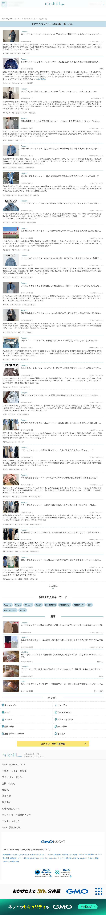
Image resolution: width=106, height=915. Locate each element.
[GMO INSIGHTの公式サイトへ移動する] (53, 840)
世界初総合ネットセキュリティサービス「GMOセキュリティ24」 (24, 854)
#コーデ (21, 442)
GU (90, 605)
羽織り (39, 605)
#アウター (15, 277)
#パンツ (15, 387)
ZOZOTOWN (51, 605)
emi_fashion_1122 (97, 98)
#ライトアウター (27, 277)
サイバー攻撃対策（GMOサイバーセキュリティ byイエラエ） (38, 858)
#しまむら (6, 250)
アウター (29, 605)
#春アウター (20, 140)
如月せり (100, 661)
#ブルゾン (26, 250)
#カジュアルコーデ (24, 195)
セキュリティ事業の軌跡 (11, 861)
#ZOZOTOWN (15, 53)
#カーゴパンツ (25, 387)
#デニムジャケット (18, 83)
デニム (18, 605)
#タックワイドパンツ (19, 113)
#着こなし (32, 113)
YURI (101, 69)
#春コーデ (26, 53)
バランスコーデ (10, 610)
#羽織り (11, 140)
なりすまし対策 (93, 858)
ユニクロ (8, 605)
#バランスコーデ (36, 524)
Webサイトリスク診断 (69, 854)
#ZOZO (6, 53)
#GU (4, 140)
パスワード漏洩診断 (54, 854)
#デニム (21, 167)
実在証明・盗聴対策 (9, 858)
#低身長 (30, 83)
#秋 (19, 332)
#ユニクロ (6, 83)
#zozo (5, 469)
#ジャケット (34, 551)
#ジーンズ (24, 359)
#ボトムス (15, 359)
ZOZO (23, 610)
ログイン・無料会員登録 (53, 743)
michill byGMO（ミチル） (11, 18)
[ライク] (103, 2)
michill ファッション (96, 41)
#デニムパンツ (28, 332)
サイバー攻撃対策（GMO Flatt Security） (73, 858)
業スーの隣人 (98, 691)
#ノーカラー (30, 167)
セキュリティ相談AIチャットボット (90, 854)
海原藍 (101, 676)
